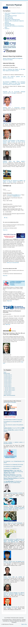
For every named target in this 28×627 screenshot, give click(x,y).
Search (5, 7)
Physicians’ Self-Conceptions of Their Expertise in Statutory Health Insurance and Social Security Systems (14, 142)
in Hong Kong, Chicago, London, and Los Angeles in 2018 (13, 475)
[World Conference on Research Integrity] (10, 453)
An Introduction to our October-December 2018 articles (14, 462)
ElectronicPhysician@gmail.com (14, 194)
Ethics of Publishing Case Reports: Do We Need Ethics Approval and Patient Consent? (14, 70)
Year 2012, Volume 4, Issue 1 (10, 387)
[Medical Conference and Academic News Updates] (10, 407)
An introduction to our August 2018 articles (12, 466)
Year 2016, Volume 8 (7, 382)
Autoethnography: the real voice (10, 607)
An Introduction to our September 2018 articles (13, 464)
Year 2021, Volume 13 (8, 374)
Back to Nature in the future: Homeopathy (13, 523)
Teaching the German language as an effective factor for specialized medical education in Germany (14, 594)
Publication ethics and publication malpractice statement (14, 21)
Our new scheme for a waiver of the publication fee (13, 425)
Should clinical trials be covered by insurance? (14, 577)
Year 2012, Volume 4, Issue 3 (10, 390)
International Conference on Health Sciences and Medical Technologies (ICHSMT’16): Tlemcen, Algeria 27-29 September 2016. (14, 540)
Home (5, 372)
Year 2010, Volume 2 (7, 392)
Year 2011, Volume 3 (7, 391)
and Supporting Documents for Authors (14, 478)
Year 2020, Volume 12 (8, 376)
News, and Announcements (9, 395)
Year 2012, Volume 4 (7, 386)
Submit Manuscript (9, 17)
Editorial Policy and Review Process (12, 19)
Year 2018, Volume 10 (8, 378)
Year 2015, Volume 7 (7, 383)
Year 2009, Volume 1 (7, 394)
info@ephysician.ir (16, 196)
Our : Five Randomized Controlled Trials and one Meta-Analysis (12, 482)
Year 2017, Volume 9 (7, 379)
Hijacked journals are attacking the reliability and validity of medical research (14, 181)
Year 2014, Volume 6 (7, 381)
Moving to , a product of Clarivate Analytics (13, 430)
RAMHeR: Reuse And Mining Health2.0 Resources (14, 162)
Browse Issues (7, 373)
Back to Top (24, 624)
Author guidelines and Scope (11, 15)
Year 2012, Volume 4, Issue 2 (10, 388)
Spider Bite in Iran (7, 123)
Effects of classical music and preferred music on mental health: (14, 562)
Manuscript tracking (9, 18)
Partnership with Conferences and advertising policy (14, 26)
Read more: (9, 300)
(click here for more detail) (10, 402)
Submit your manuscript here (13, 262)
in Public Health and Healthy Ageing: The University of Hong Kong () (13, 472)
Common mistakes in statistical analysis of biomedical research (14, 442)
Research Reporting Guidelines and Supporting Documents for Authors (12, 59)
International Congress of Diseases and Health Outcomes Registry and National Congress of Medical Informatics (14, 509)
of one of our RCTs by (14, 428)
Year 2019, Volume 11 (8, 377)
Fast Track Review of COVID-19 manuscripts (13, 419)
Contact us (7, 28)
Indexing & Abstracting (9, 24)
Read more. (5, 230)
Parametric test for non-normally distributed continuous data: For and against (14, 92)
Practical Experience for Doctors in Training (13, 493)
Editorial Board (8, 23)
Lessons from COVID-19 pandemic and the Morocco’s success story (14, 77)
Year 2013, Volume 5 (7, 385)
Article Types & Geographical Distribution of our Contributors (14, 13)
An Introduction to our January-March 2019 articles (12, 422)
